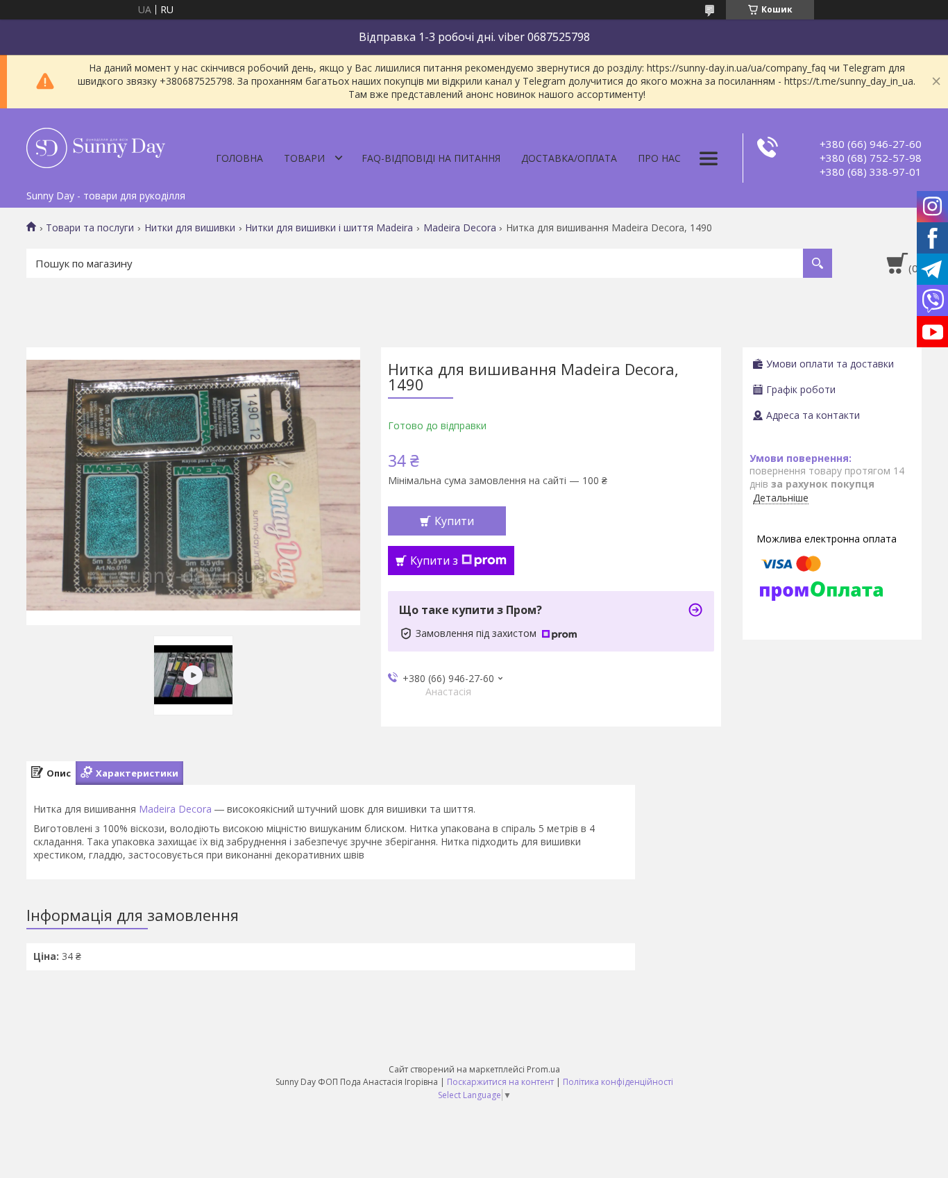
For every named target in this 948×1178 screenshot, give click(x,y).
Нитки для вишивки (189, 228)
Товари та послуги (90, 228)
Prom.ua (543, 1069)
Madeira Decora (459, 228)
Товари (304, 158)
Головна (239, 158)
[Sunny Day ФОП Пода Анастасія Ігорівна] (95, 145)
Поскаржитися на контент (500, 1082)
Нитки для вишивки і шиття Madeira (329, 228)
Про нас (659, 158)
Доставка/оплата (569, 158)
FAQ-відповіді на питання (431, 158)
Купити (454, 521)
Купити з (434, 560)
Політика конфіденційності (618, 1082)
